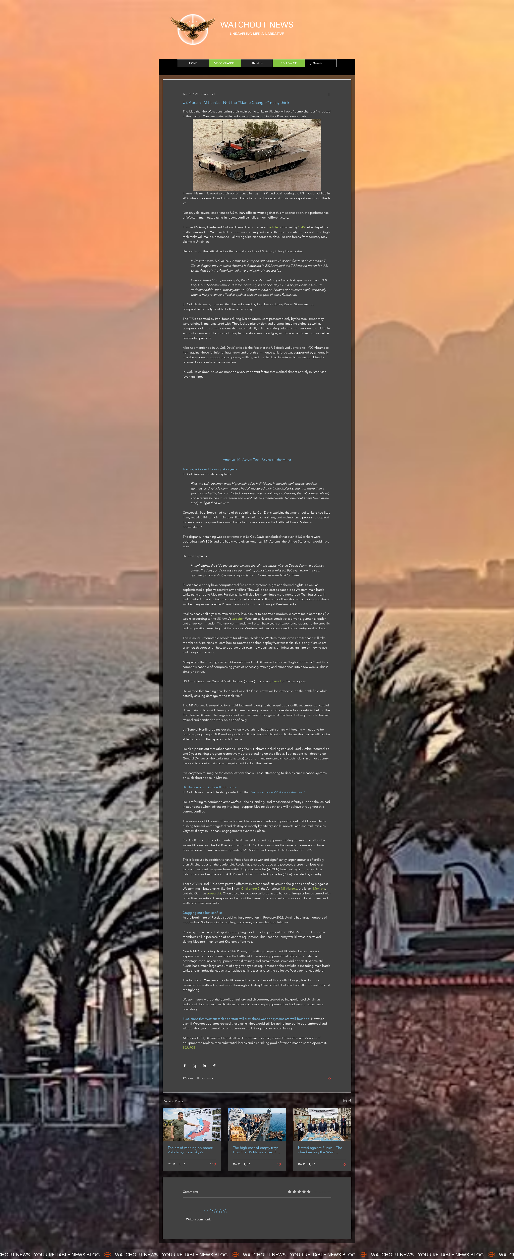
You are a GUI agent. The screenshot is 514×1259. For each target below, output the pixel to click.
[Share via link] (214, 1066)
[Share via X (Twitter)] (194, 1066)
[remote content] (257, 420)
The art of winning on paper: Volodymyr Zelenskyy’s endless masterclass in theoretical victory (190, 1150)
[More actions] (328, 94)
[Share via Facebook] (185, 1066)
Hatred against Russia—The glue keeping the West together (320, 1150)
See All (347, 1100)
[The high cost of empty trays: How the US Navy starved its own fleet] (257, 1124)
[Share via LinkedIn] (204, 1066)
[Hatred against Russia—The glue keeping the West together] (322, 1124)
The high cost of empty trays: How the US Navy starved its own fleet (256, 1150)
